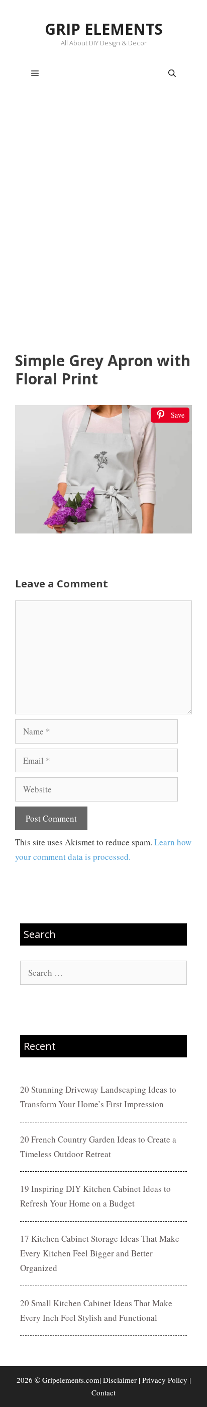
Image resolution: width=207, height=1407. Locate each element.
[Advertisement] (103, 222)
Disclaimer (120, 1380)
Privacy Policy (164, 1380)
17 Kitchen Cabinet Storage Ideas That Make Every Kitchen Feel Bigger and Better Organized (99, 1253)
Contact (103, 1392)
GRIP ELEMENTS (104, 29)
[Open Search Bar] (172, 73)
